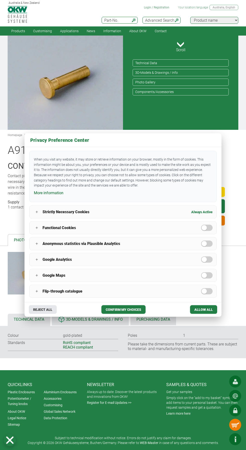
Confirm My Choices (123, 309)
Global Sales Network (59, 411)
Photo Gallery (145, 82)
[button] (10, 440)
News (91, 31)
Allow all (203, 309)
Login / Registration (156, 7)
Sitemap (14, 424)
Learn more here (178, 413)
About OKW (16, 411)
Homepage (15, 135)
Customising (42, 31)
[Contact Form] (235, 396)
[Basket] (235, 425)
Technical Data (146, 63)
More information (48, 193)
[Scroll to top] (221, 439)
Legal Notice (17, 418)
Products (18, 31)
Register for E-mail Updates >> (109, 403)
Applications (69, 31)
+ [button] (37, 211)
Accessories (53, 398)
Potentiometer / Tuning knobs (19, 401)
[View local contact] (235, 381)
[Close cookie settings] (10, 440)
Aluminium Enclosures (60, 392)
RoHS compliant (77, 342)
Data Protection (55, 418)
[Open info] (235, 439)
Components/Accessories (154, 92)
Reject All (42, 309)
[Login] (235, 410)
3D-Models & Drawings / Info (156, 73)
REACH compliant (78, 347)
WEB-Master (149, 443)
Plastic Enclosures (21, 392)
